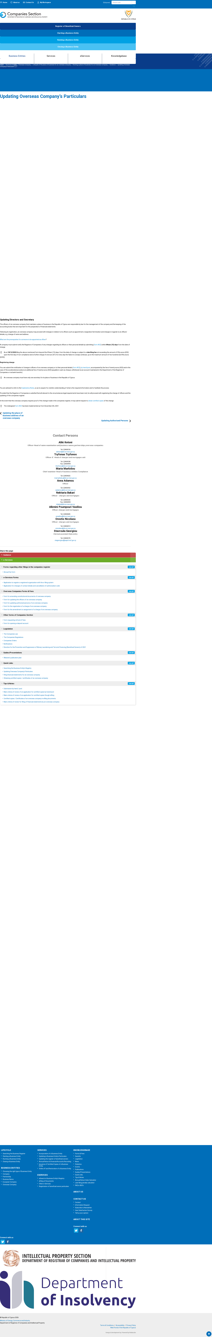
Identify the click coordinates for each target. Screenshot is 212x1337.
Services (51, 56)
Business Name (8, 1179)
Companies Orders (10, 640)
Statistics (78, 1164)
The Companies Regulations (13, 637)
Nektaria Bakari (65, 492)
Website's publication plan (13, 658)
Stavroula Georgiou (65, 531)
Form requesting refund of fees (15, 620)
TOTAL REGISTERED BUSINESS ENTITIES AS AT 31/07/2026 (24, 765)
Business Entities (17, 56)
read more (102, 772)
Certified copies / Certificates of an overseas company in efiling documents (30, 698)
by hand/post (85, 367)
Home (2, 65)
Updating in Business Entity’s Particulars (53, 1156)
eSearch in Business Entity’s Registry (51, 1178)
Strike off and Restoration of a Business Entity (55, 1168)
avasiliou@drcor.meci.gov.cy (65, 516)
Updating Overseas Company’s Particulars (18, 671)
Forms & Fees (79, 1153)
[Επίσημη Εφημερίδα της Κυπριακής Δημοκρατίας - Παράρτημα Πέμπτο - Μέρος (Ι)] (8, 835)
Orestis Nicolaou (65, 518)
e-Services (8, 560)
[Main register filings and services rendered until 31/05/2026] (22, 1028)
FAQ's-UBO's (79, 1185)
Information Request (67, 1104)
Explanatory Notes (28, 388)
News (77, 1161)
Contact (78, 1202)
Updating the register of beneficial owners (53, 1159)
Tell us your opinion (71, 1139)
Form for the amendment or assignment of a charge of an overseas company (31, 609)
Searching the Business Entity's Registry (17, 668)
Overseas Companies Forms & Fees (18, 591)
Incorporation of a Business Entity (50, 1153)
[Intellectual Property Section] (68, 1267)
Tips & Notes (8, 684)
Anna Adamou (65, 480)
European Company (10, 1182)
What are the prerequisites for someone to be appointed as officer (23, 339)
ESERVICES (42, 1175)
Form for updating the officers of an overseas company (23, 600)
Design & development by (113, 1332)
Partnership (7, 1177)
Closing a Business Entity (68, 47)
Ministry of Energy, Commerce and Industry (15, 1320)
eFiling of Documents (46, 1181)
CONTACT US (79, 1199)
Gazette (78, 1156)
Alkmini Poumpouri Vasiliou (65, 506)
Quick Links (8, 663)
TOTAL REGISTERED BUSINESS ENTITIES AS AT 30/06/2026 (24, 883)
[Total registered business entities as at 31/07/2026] (22, 756)
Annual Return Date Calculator (85, 1180)
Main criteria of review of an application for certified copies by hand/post (29, 692)
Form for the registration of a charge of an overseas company (25, 606)
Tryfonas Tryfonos (65, 454)
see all (131, 567)
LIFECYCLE (6, 1150)
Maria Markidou (65, 468)
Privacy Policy (131, 1325)
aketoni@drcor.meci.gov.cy (65, 452)
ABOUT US (78, 1192)
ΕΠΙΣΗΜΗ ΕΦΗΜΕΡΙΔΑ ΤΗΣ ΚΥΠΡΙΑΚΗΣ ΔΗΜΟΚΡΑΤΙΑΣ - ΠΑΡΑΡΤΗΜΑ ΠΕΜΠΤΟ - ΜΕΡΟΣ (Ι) (38, 844)
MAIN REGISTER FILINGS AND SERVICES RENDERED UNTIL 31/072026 (28, 809)
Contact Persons (65, 435)
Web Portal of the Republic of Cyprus (123, 1328)
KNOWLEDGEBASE (81, 1150)
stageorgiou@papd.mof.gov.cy (65, 540)
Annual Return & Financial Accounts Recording (55, 1161)
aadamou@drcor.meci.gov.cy (65, 490)
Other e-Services (45, 1184)
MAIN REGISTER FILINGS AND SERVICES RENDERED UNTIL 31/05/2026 (28, 1037)
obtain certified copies (96, 401)
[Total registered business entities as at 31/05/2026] (22, 1074)
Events (77, 1167)
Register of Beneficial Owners (68, 26)
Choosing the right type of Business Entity (17, 1171)
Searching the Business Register (14, 1153)
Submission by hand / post (13, 688)
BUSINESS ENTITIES (10, 1168)
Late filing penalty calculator (85, 1183)
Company (6, 1174)
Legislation (8, 629)
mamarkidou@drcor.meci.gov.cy (65, 478)
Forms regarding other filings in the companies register (26, 567)
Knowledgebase (119, 56)
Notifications (8, 644)
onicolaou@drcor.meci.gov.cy (65, 528)
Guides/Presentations (12, 653)
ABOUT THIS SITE (81, 1219)
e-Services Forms (11, 577)
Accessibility (120, 1325)
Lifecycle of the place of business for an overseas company (52, 65)
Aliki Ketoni (65, 442)
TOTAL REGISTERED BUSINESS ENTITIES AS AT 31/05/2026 (24, 1083)
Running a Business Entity (68, 40)
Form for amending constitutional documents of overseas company (27, 596)
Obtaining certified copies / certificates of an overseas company (26, 678)
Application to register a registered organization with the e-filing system (28, 582)
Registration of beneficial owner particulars (54, 1186)
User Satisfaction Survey (70, 1127)
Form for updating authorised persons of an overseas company (26, 603)
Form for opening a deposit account (16, 623)
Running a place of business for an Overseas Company (90, 65)
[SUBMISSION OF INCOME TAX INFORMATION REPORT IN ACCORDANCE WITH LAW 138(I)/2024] (8, 982)
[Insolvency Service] (68, 1308)
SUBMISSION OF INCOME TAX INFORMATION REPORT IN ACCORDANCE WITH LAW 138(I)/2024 (39, 991)
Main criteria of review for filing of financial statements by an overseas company (31, 702)
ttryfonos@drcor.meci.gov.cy (65, 466)
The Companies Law (11, 634)
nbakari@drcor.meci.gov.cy (65, 504)
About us (16, 2)
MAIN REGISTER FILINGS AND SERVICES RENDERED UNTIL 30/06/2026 (28, 927)
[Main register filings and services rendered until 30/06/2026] (22, 918)
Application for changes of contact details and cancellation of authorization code (32, 586)
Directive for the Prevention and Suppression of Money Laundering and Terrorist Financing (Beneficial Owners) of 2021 (45, 647)
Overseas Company (24, 65)
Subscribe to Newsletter (68, 1116)
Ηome (5, 2)
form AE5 (97, 345)
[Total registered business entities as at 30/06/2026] (22, 874)
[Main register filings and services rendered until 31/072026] (22, 800)
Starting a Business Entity (68, 33)
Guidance (113, 65)
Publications (79, 1169)
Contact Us (30, 2)
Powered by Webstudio (129, 1332)
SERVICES (42, 1150)
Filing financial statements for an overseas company (22, 675)
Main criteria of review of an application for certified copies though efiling (29, 695)
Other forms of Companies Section (18, 615)
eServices (85, 56)
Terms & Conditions (107, 1325)
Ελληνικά (106, 2)
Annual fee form (9, 572)
